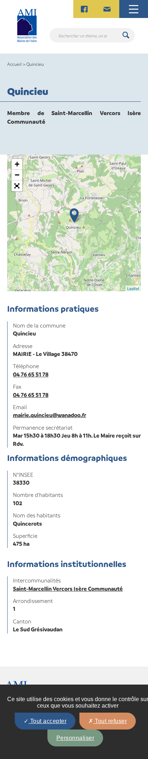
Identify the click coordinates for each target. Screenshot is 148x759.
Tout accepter (47, 721)
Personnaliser (75, 738)
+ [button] (17, 164)
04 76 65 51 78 (30, 374)
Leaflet (133, 288)
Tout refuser (110, 721)
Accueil (14, 64)
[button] (16, 185)
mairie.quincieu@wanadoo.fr (49, 415)
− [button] (17, 174)
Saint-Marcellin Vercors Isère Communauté (68, 588)
